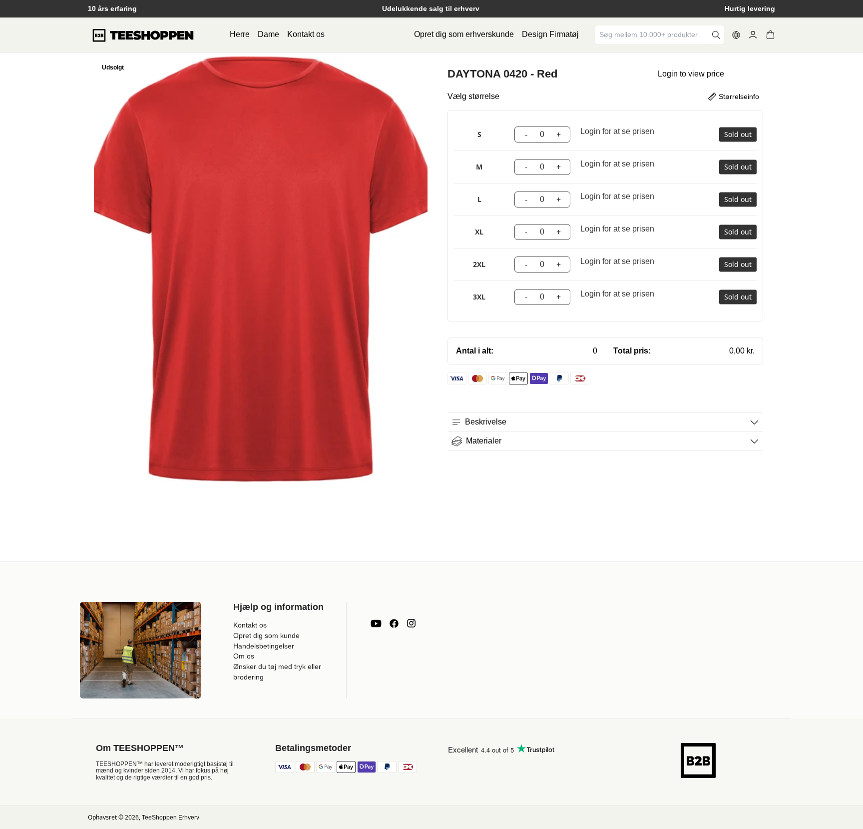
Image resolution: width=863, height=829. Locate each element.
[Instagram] (411, 623)
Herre (240, 34)
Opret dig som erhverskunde (464, 34)
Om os (243, 656)
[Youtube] (376, 623)
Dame (268, 34)
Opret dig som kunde (266, 636)
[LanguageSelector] (736, 35)
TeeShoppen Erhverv (170, 817)
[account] (753, 35)
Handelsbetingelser (263, 646)
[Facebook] (394, 623)
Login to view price (691, 74)
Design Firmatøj (550, 34)
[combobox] (652, 35)
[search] (716, 35)
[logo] (143, 35)
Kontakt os (306, 34)
